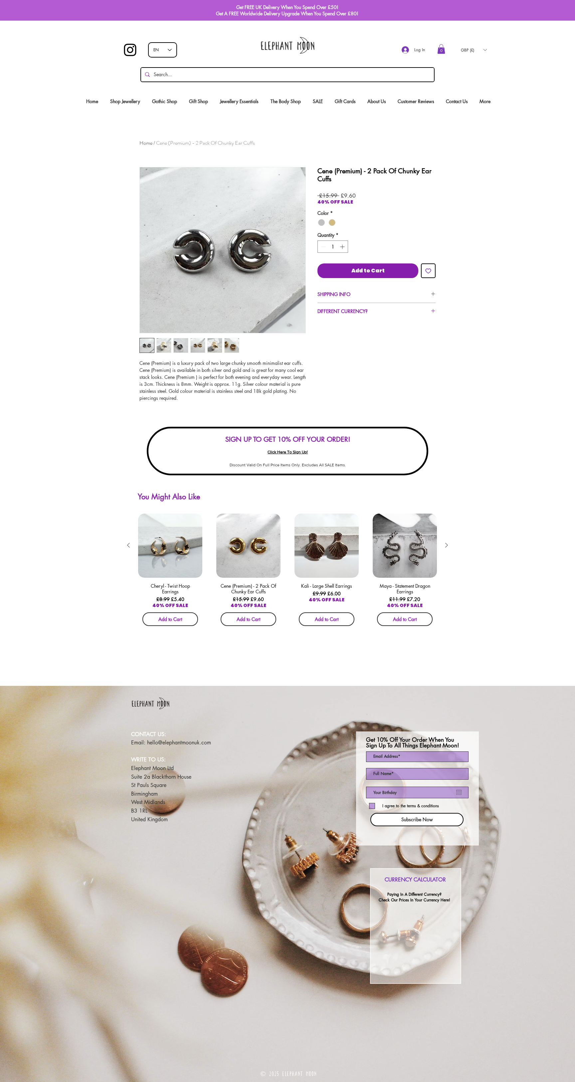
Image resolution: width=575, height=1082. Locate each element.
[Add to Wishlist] (428, 270)
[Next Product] (447, 545)
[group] (287, 572)
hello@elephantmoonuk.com (179, 742)
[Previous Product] (128, 545)
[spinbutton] (333, 246)
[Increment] (343, 246)
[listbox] (474, 50)
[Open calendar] (459, 792)
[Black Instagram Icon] (130, 50)
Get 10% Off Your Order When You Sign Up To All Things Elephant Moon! (412, 742)
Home (145, 143)
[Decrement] (322, 246)
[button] (441, 49)
